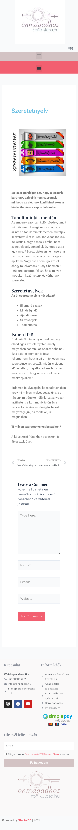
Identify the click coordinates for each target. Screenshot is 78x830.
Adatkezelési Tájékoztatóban (42, 754)
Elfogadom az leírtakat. (38, 754)
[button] (39, 55)
